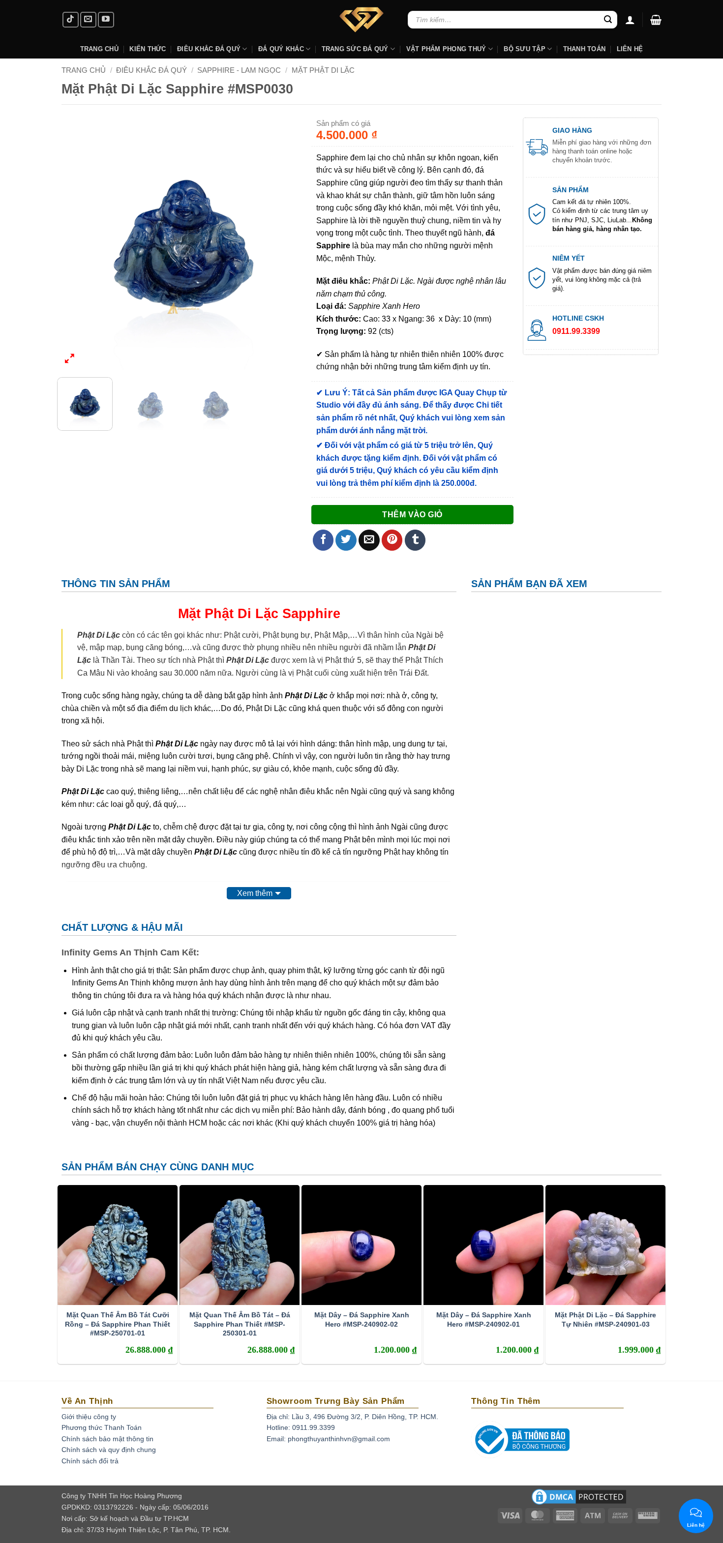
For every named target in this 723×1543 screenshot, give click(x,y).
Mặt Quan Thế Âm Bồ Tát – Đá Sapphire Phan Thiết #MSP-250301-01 (239, 1323)
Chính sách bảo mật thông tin (107, 1439)
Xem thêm (254, 893)
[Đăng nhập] (630, 19)
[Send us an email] (88, 20)
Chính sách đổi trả (90, 1461)
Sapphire (311, 613)
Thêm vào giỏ (412, 514)
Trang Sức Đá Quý (355, 49)
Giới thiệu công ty (88, 1417)
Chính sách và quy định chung (108, 1450)
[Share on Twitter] (346, 540)
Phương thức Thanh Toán (101, 1427)
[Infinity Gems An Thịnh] (361, 19)
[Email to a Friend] (369, 540)
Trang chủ (83, 70)
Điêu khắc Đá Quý (209, 49)
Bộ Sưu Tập (524, 49)
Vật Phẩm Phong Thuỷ (446, 49)
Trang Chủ (99, 49)
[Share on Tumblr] (415, 540)
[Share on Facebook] (323, 540)
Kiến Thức (147, 49)
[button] (656, 19)
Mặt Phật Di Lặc (323, 70)
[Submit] (608, 19)
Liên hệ (630, 49)
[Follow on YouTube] (106, 20)
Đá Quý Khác (281, 49)
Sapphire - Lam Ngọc (239, 70)
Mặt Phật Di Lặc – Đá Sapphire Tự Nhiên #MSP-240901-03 (605, 1319)
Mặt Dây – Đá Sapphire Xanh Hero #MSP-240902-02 (361, 1319)
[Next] (292, 243)
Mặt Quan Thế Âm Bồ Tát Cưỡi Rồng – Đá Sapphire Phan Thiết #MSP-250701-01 (117, 1323)
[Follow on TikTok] (70, 20)
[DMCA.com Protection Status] (579, 1500)
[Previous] (74, 243)
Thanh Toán (584, 49)
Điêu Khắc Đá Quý (151, 70)
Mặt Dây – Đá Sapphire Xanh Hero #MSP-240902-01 (483, 1319)
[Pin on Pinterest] (392, 540)
